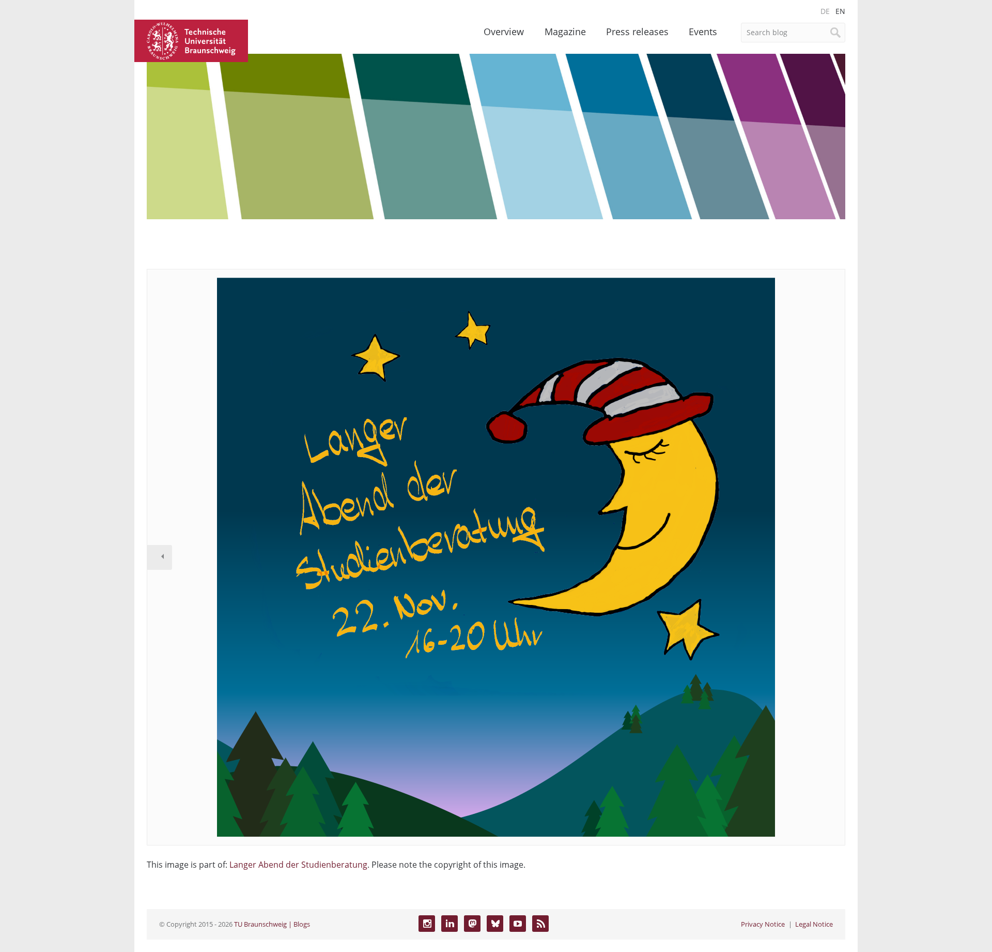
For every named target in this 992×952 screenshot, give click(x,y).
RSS (540, 923)
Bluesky (495, 923)
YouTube (517, 923)
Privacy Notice (763, 924)
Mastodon (472, 923)
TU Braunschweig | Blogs (272, 924)
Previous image (159, 557)
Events (703, 31)
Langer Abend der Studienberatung (298, 864)
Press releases (637, 31)
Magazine (565, 31)
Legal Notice (814, 924)
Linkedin (449, 923)
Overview (504, 31)
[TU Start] (191, 40)
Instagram (427, 923)
